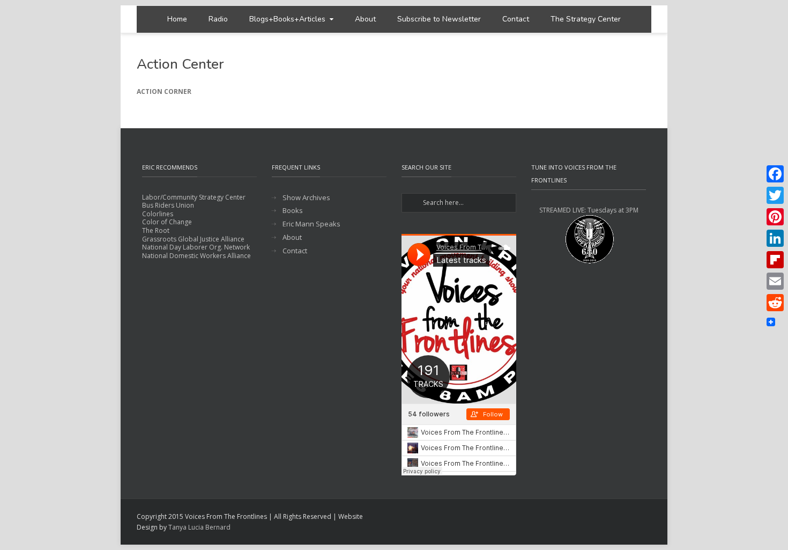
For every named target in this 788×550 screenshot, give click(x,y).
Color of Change (167, 221)
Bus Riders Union (168, 205)
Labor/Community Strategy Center (194, 197)
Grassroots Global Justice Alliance (193, 239)
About (365, 19)
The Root (155, 230)
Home (177, 19)
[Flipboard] (775, 259)
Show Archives (306, 197)
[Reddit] (775, 302)
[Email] (775, 281)
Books (293, 210)
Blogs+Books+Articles (287, 19)
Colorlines (157, 213)
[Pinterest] (775, 217)
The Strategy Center (586, 19)
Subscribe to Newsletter (439, 19)
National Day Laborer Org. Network (196, 247)
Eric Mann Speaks (311, 224)
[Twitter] (775, 195)
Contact (515, 19)
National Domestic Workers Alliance (196, 255)
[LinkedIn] (775, 238)
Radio (218, 19)
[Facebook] (775, 174)
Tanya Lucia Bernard (199, 527)
